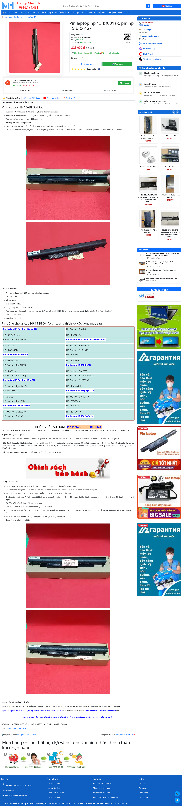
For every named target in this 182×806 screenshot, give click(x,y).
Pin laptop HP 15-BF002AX (125, 735)
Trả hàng (142, 788)
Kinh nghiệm (90, 12)
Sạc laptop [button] (30, 12)
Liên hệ (126, 12)
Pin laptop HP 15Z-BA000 (78, 365)
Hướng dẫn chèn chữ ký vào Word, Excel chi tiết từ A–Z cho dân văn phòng (162, 255)
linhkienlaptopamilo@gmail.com (18, 795)
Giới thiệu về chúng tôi (102, 783)
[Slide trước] (173, 112)
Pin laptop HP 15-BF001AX (15, 728)
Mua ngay (118, 64)
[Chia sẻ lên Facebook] (98, 69)
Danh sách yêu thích (56, 793)
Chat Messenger (149, 49)
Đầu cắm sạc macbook (148, 166)
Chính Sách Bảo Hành (101, 793)
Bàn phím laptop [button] (45, 12)
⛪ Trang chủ (7, 12)
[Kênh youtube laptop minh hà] (150, 296)
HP (82, 35)
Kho (98, 12)
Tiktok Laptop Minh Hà (152, 59)
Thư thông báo (54, 797)
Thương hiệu (144, 797)
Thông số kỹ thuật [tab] (32, 98)
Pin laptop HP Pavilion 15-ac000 (19, 380)
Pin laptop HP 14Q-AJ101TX (80, 390)
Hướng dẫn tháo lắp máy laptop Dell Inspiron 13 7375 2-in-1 (159, 263)
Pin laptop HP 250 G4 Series (80, 416)
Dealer (104, 12)
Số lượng (74, 58)
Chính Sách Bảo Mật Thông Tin (105, 797)
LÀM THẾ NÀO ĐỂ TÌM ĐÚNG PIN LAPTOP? (161, 278)
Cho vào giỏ (87, 64)
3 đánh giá (91, 69)
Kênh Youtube (148, 54)
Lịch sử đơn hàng (55, 788)
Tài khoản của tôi (54, 783)
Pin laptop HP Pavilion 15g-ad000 (20, 328)
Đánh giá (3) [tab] (70, 98)
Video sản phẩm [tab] (52, 98)
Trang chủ (8, 17)
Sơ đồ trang (143, 793)
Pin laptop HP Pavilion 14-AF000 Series (86, 339)
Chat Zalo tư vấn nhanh (152, 43)
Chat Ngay (124, 83)
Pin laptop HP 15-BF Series (16, 405)
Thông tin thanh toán (101, 788)
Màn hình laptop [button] (75, 12)
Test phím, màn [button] (114, 12)
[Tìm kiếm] (148, 6)
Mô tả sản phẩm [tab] (12, 98)
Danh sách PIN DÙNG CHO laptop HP (100, 710)
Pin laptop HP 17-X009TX (15, 354)
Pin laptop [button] (19, 12)
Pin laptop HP (30, 17)
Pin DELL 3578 (170, 166)
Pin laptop (18, 17)
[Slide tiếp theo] (177, 112)
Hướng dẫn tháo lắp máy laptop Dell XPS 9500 (161, 271)
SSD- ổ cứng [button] (60, 12)
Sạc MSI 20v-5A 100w (170, 136)
